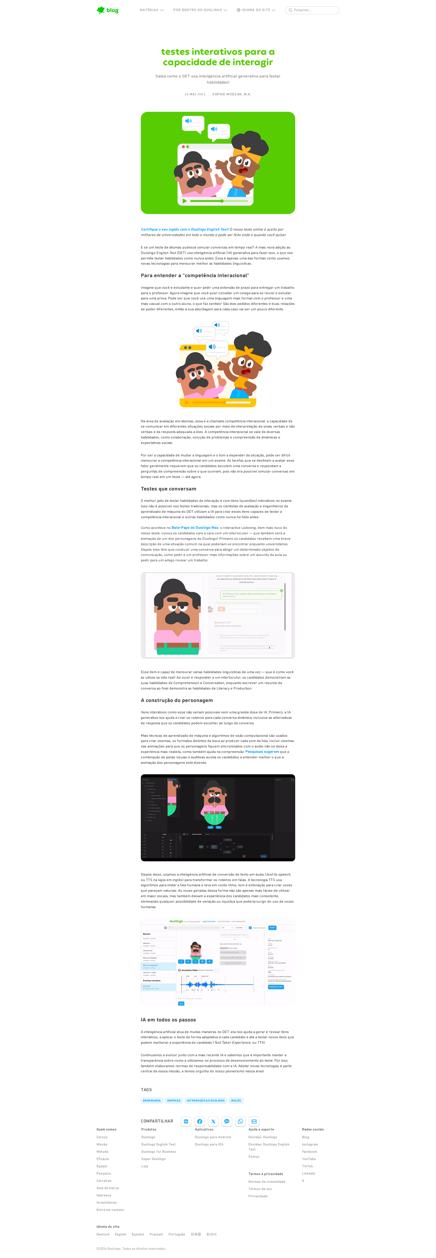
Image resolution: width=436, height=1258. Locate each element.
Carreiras (104, 1181)
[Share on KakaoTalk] (226, 1121)
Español (138, 1234)
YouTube (309, 1159)
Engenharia (152, 1100)
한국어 (211, 1234)
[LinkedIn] (186, 1121)
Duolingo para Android (213, 1137)
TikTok (307, 1166)
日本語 (196, 1234)
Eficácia (103, 1159)
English (120, 1234)
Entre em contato (110, 1210)
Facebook (309, 1152)
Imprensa (104, 1195)
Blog (305, 1137)
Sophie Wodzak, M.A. (231, 94)
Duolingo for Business (158, 1152)
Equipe (102, 1166)
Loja (144, 1166)
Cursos (102, 1137)
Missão (102, 1144)
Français (156, 1234)
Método (103, 1152)
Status (253, 1157)
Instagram (310, 1144)
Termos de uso (260, 1189)
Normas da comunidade (266, 1182)
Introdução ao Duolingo (206, 1100)
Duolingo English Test (158, 1144)
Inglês (236, 1100)
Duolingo (148, 1137)
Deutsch (103, 1234)
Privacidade (258, 1196)
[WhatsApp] (240, 1121)
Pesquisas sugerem (262, 751)
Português (176, 1234)
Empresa (174, 1100)
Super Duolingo (153, 1159)
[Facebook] (199, 1121)
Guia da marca (108, 1188)
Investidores (107, 1203)
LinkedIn (308, 1173)
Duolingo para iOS (209, 1144)
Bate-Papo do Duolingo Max (195, 527)
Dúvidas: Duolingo (262, 1137)
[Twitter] (213, 1121)
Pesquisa (104, 1173)
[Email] (254, 1121)
